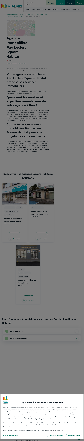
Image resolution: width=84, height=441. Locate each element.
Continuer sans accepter (10, 435)
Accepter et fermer (74, 435)
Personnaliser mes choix (56, 435)
